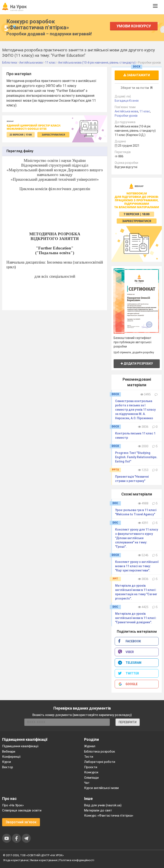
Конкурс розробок (37, 24)
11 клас (144, 111)
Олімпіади (91, 778)
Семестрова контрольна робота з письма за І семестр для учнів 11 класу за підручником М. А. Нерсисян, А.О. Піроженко (135, 409)
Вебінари (8, 751)
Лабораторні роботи (99, 762)
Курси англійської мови (101, 788)
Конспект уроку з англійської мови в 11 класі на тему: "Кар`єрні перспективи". (136, 566)
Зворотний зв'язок (21, 822)
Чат (87, 783)
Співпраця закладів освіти (21, 810)
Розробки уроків (126, 115)
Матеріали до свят (98, 810)
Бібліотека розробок (99, 751)
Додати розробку (138, 363)
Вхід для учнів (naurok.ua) (103, 805)
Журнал (89, 746)
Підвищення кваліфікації (20, 746)
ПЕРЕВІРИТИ (127, 722)
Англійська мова (126, 111)
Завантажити (138, 75)
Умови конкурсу (134, 26)
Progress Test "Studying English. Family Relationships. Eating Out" (136, 457)
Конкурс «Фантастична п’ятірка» (108, 815)
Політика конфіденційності (76, 860)
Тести (88, 757)
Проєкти (90, 767)
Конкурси (91, 772)
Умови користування (43, 860)
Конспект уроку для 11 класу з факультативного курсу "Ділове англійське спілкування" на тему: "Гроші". (136, 538)
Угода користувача (15, 860)
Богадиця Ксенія (127, 100)
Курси (6, 762)
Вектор (7, 767)
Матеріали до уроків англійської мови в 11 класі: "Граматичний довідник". (135, 618)
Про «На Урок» (13, 805)
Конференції (11, 757)
